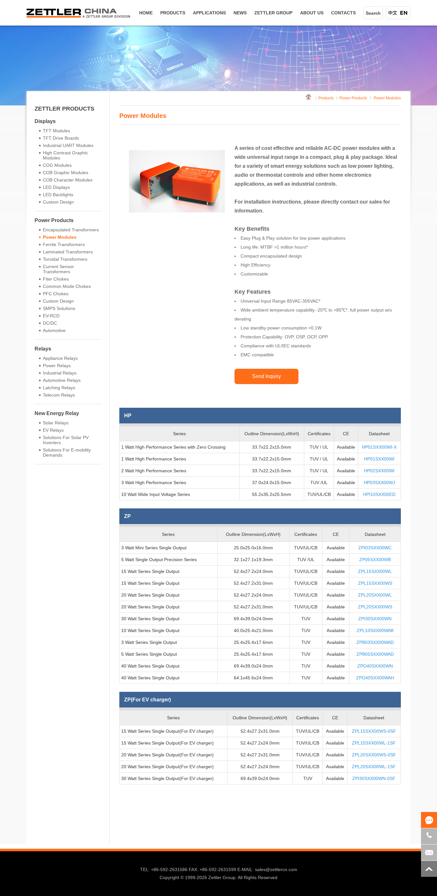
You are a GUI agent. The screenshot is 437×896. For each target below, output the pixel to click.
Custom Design (58, 202)
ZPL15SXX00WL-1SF (374, 742)
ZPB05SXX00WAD (375, 654)
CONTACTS (343, 12)
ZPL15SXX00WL (375, 571)
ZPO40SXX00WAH (375, 677)
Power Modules (59, 237)
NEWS (240, 12)
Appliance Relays (60, 358)
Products (326, 98)
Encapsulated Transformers (71, 229)
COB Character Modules (67, 179)
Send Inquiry (266, 376)
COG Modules (57, 165)
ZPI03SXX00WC (375, 547)
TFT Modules (56, 130)
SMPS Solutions (59, 308)
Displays (45, 121)
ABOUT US (311, 12)
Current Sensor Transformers (58, 269)
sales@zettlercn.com (276, 869)
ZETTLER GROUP (273, 12)
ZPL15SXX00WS (375, 583)
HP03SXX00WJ (379, 482)
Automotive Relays (62, 380)
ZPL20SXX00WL (375, 595)
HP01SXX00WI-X (379, 447)
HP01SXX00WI (379, 458)
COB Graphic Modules (65, 172)
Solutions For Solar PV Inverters (66, 440)
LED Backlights (58, 194)
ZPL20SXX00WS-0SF (374, 754)
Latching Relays (59, 387)
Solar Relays (55, 422)
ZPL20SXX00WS (375, 606)
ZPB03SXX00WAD (375, 642)
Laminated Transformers (68, 251)
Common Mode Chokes (67, 286)
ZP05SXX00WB (375, 559)
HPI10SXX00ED (379, 494)
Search (373, 13)
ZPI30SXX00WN (375, 618)
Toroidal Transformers (65, 259)
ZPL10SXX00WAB (375, 630)
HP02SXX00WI (379, 470)
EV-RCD (51, 315)
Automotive (54, 330)
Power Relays (57, 365)
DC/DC (50, 323)
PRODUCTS (172, 12)
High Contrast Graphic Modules (65, 155)
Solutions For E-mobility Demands (67, 452)
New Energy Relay (57, 413)
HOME (146, 12)
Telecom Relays (59, 395)
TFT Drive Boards (61, 138)
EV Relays (53, 430)
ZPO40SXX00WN (375, 665)
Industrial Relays (59, 372)
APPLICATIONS (209, 12)
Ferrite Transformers (64, 244)
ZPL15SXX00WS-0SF (374, 731)
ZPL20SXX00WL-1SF (374, 766)
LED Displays (56, 187)
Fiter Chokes (56, 279)
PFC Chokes (55, 293)
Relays (43, 348)
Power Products (54, 220)
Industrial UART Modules (68, 145)
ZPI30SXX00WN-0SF (373, 778)
